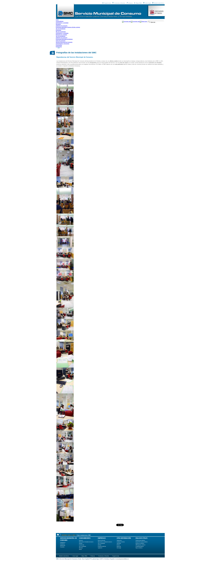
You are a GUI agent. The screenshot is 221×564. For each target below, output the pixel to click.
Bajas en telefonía (139, 547)
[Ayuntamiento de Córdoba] (156, 16)
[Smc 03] (65, 104)
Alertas (80, 549)
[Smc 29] (65, 475)
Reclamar (81, 540)
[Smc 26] (65, 441)
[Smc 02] (65, 78)
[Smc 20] (65, 330)
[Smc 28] (65, 464)
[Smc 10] (65, 213)
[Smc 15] (65, 270)
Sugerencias (107, 3)
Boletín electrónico (159, 3)
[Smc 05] (65, 127)
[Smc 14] (65, 258)
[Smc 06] (65, 138)
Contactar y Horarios (119, 3)
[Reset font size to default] (143, 21)
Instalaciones (62, 545)
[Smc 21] (65, 341)
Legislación (100, 547)
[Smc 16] (65, 281)
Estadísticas (62, 543)
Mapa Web (139, 3)
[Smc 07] (65, 150)
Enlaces (130, 3)
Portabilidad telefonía (140, 546)
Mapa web (119, 546)
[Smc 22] (65, 367)
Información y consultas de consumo (105, 541)
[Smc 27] (65, 453)
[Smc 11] (65, 224)
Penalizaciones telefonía (140, 540)
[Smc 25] (65, 430)
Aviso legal (148, 3)
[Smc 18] (65, 307)
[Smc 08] (65, 176)
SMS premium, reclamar (140, 544)
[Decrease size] (135, 21)
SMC (59, 48)
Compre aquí (81, 544)
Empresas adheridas (102, 546)
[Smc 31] (65, 498)
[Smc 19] (65, 318)
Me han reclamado (101, 540)
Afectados (81, 547)
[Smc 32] (65, 509)
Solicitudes (119, 543)
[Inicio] (65, 17)
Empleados (62, 546)
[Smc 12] (65, 236)
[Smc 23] (65, 393)
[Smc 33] (65, 521)
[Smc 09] (65, 187)
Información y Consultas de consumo (86, 541)
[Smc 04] (65, 116)
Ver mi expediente (82, 546)
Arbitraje (80, 543)
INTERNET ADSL (66, 535)
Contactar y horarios (121, 541)
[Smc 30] (65, 487)
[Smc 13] (65, 247)
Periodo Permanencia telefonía (141, 541)
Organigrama (62, 542)
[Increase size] (126, 21)
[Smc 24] (65, 418)
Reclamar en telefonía (140, 543)
